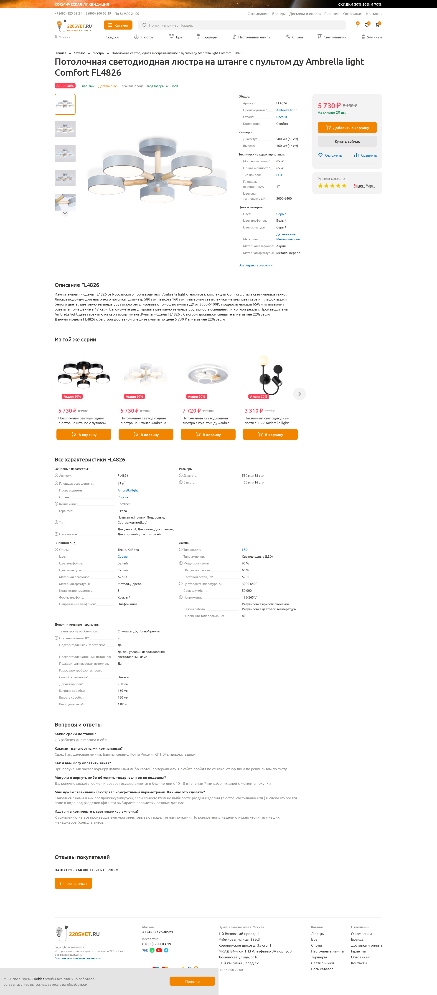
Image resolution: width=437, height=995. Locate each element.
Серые (281, 214)
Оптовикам (353, 13)
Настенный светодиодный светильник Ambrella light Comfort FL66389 (267, 421)
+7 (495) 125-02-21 (68, 13)
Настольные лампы (327, 951)
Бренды (279, 13)
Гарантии (332, 13)
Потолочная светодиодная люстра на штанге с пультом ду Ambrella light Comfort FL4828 (82, 421)
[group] (157, 171)
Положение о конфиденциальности (78, 958)
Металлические (288, 239)
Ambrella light (286, 110)
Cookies (38, 978)
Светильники (322, 962)
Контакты (374, 13)
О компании (258, 13)
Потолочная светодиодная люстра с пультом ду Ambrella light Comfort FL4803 (208, 421)
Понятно (192, 981)
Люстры (318, 933)
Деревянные (286, 234)
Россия (281, 117)
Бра (314, 939)
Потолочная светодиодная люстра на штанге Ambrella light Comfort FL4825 (143, 421)
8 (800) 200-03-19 (98, 13)
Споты (316, 945)
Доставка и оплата (305, 13)
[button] (65, 213)
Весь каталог (322, 968)
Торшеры (319, 957)
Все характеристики (256, 265)
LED (279, 175)
